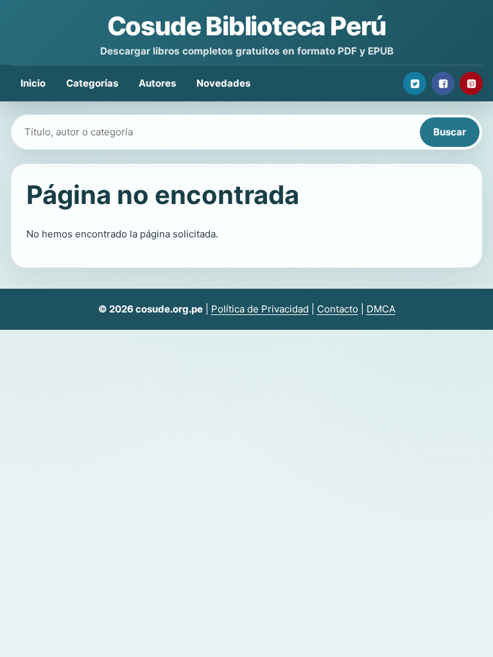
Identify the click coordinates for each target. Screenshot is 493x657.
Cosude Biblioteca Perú (246, 26)
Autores (157, 83)
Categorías (92, 83)
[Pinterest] (471, 83)
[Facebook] (442, 83)
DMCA (381, 309)
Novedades (223, 83)
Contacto (337, 309)
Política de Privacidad (260, 309)
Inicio (33, 83)
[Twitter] (414, 83)
